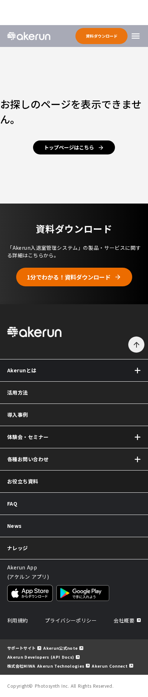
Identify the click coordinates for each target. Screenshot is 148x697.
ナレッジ (17, 548)
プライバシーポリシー (71, 620)
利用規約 (17, 620)
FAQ (12, 503)
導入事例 (17, 414)
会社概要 (124, 620)
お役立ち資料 (22, 481)
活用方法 (17, 392)
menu (135, 36)
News (14, 525)
